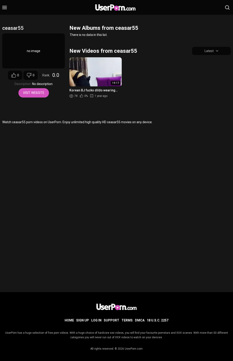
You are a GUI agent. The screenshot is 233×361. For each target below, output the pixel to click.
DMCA (139, 320)
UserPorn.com (134, 348)
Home (69, 320)
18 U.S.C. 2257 (157, 320)
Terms (127, 320)
